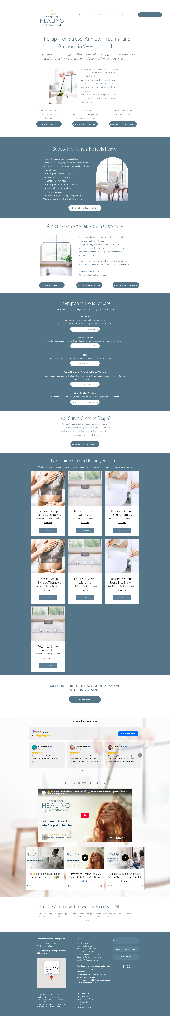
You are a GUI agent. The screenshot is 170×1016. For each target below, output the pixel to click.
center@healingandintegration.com (51, 950)
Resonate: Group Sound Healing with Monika (121, 580)
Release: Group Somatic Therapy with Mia (48, 512)
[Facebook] (123, 966)
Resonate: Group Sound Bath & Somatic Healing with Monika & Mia (121, 512)
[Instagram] (128, 966)
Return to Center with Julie (85, 512)
